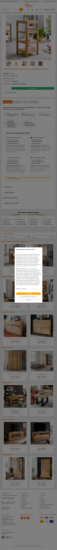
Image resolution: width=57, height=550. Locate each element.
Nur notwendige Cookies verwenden (28, 296)
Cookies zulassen (28, 293)
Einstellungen (28, 299)
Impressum (24, 288)
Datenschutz (18, 288)
